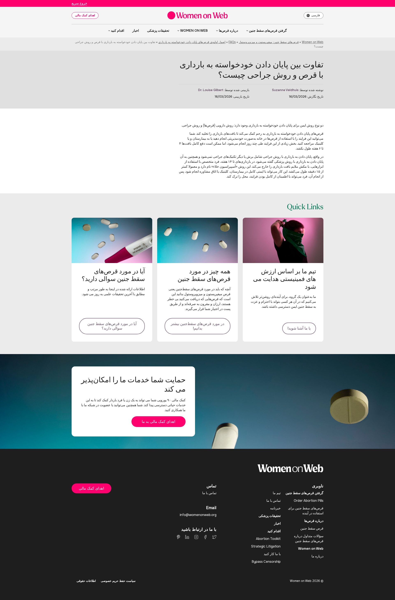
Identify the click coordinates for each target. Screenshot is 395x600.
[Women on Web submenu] (178, 30)
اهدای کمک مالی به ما (158, 421)
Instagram (196, 537)
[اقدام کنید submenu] (109, 30)
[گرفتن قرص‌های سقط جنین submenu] (247, 30)
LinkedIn (187, 537)
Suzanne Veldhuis (285, 90)
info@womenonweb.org (198, 515)
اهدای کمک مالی (85, 15)
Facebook (205, 537)
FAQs (232, 42)
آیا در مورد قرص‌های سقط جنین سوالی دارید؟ (112, 326)
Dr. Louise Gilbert (210, 90)
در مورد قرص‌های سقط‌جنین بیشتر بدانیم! (197, 326)
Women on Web (312, 42)
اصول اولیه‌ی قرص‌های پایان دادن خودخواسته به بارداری (191, 42)
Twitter (214, 537)
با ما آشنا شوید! (299, 328)
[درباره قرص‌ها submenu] (217, 30)
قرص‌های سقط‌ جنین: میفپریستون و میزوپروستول (269, 42)
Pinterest (178, 537)
